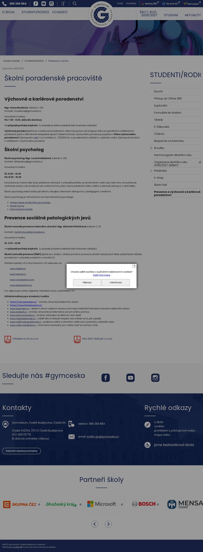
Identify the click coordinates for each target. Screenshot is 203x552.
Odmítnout (116, 282)
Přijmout (87, 282)
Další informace (101, 275)
